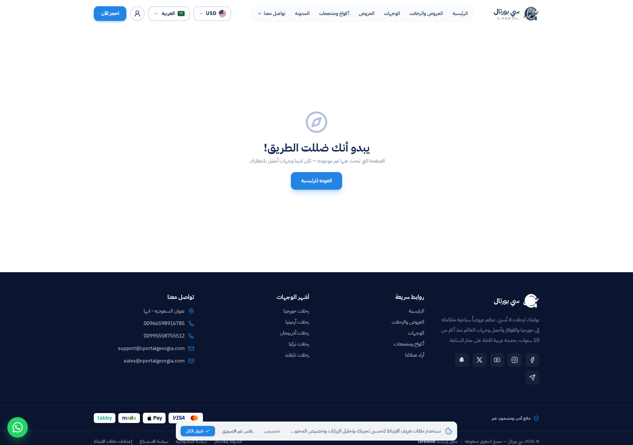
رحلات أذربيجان (294, 333)
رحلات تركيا (299, 344)
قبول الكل (194, 431)
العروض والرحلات (408, 322)
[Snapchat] (462, 360)
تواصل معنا (274, 13)
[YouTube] (497, 360)
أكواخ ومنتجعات (409, 344)
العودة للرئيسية (316, 181)
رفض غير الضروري (237, 431)
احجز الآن (110, 13)
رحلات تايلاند (297, 355)
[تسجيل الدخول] (137, 13)
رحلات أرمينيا (297, 322)
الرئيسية (416, 311)
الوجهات (416, 333)
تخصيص (272, 431)
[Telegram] (532, 377)
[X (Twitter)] (479, 360)
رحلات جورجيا (296, 311)
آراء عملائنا (414, 355)
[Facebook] (532, 360)
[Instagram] (515, 360)
